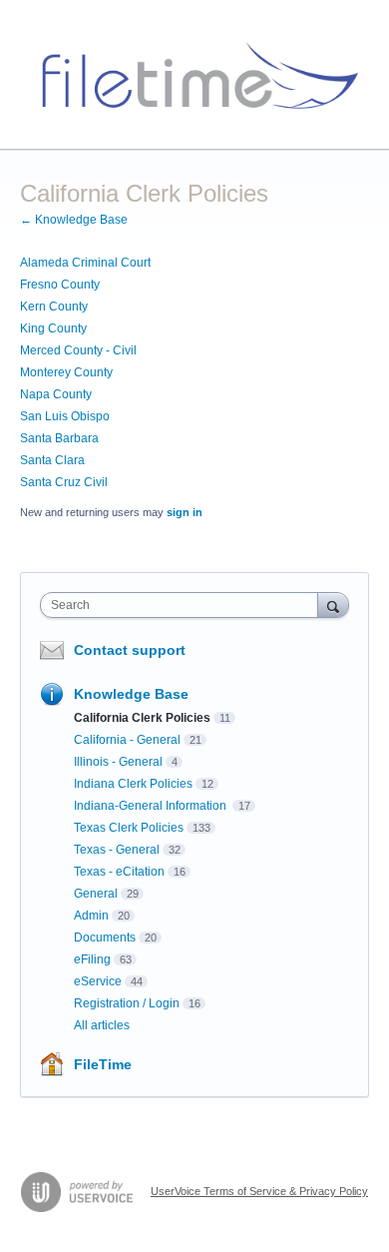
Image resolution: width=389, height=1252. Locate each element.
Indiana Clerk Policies (133, 784)
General (96, 894)
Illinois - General (118, 762)
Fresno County (60, 285)
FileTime (103, 1064)
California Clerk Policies (142, 718)
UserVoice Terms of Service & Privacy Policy (259, 1191)
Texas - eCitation (119, 872)
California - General (127, 740)
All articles (102, 1025)
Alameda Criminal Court (85, 263)
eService (98, 981)
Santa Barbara (59, 438)
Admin (91, 916)
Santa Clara (52, 460)
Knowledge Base (131, 694)
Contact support (130, 650)
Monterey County (66, 372)
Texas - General (117, 850)
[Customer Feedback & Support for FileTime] (194, 75)
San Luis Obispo (65, 416)
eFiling (92, 959)
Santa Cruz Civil (64, 482)
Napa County (56, 394)
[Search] (333, 604)
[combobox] (183, 605)
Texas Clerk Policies (129, 828)
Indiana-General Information (151, 806)
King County (53, 328)
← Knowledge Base (74, 220)
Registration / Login (127, 1003)
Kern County (54, 306)
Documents (105, 937)
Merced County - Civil (78, 350)
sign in (184, 512)
